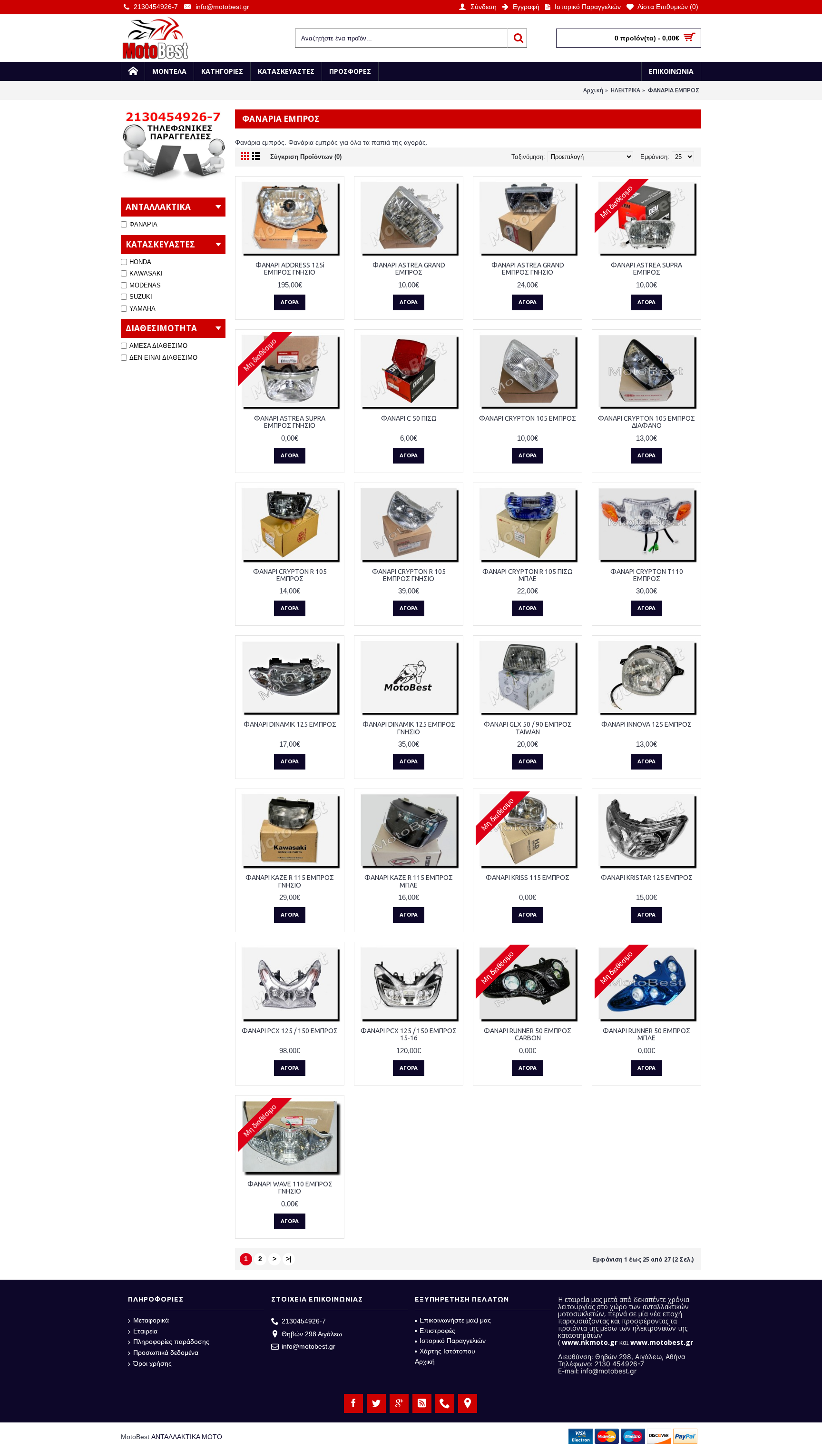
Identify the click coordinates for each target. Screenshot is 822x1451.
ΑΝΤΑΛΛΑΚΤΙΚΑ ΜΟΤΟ (186, 1437)
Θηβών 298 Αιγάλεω (312, 1334)
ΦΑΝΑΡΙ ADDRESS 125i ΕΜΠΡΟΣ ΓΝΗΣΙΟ (289, 268)
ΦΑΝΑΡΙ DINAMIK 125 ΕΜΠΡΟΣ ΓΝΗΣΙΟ (408, 728)
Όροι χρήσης (152, 1363)
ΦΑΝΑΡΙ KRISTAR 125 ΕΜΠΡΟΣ (647, 877)
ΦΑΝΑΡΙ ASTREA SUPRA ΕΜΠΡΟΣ (646, 268)
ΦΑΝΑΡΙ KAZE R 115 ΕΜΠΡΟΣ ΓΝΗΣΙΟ (289, 881)
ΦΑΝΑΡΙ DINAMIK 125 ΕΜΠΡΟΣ (290, 724)
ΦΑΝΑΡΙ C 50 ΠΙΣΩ (409, 418)
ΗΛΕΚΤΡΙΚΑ (625, 90)
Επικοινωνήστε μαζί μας (455, 1320)
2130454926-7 (304, 1321)
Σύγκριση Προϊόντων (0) (306, 156)
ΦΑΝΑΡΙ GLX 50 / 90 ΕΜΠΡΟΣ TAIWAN (528, 728)
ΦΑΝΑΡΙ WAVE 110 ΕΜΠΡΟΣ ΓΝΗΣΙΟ (290, 1187)
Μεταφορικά (151, 1320)
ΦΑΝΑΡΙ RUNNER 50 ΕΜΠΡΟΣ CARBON (527, 1034)
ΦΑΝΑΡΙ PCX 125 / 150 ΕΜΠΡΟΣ (290, 1031)
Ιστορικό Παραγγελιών (453, 1340)
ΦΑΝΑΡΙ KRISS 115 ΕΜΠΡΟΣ (527, 877)
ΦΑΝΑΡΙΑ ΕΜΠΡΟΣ (673, 90)
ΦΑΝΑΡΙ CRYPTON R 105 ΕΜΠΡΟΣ (290, 575)
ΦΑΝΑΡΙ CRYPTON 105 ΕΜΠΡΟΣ (527, 418)
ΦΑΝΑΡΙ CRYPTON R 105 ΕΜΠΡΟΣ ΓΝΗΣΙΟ (409, 575)
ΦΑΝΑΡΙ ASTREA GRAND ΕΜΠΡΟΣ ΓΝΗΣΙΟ (527, 268)
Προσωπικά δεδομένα (165, 1352)
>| (289, 1259)
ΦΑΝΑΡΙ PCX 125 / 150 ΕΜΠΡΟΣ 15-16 (409, 1034)
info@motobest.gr (308, 1346)
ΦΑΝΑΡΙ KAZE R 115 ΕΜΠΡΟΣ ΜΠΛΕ (408, 881)
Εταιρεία (145, 1331)
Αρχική (593, 90)
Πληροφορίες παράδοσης (171, 1341)
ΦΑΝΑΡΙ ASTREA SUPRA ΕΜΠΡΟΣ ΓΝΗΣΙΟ (289, 422)
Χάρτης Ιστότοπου (447, 1351)
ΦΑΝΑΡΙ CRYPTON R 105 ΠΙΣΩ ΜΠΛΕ (527, 575)
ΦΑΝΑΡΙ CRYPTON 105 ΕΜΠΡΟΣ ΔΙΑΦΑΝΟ (646, 422)
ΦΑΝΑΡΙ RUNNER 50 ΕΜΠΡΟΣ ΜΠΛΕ (646, 1034)
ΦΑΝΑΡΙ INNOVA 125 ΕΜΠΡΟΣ (646, 724)
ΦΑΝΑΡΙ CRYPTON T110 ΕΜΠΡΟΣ (646, 575)
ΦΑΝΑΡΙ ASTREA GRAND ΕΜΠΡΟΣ (408, 268)
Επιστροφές (437, 1330)
